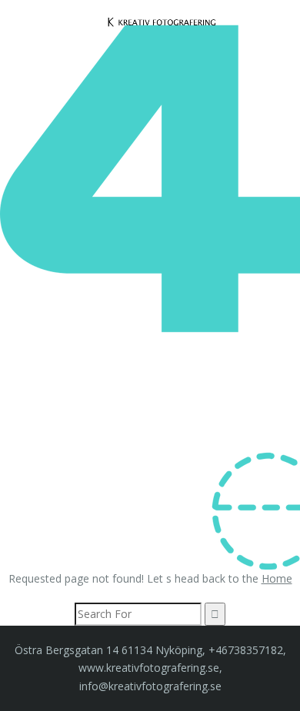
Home (277, 578)
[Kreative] (162, 21)
